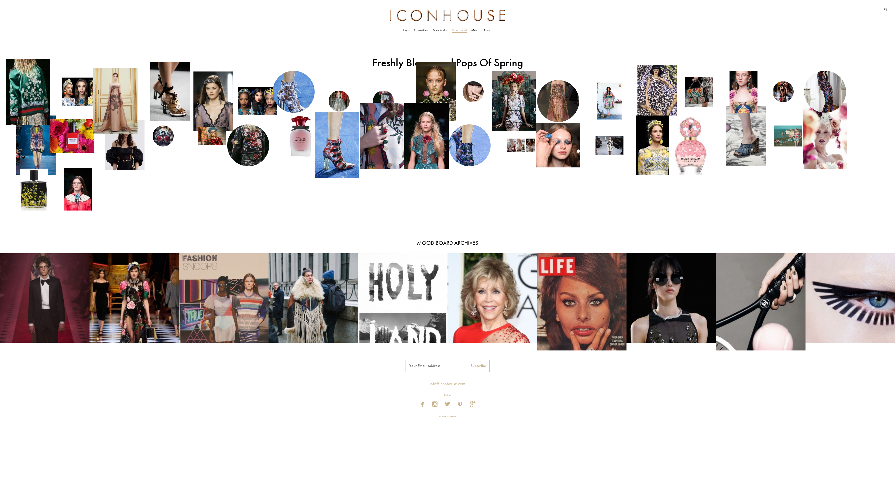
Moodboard (459, 30)
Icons (406, 30)
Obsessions (421, 30)
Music (475, 30)
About (487, 30)
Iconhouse (447, 15)
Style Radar (440, 30)
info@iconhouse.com (447, 383)
